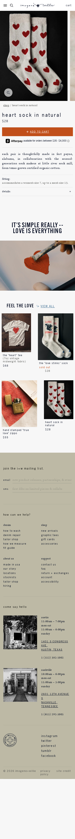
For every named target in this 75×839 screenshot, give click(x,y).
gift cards (48, 539)
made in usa (11, 564)
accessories (49, 543)
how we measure (14, 543)
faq (43, 568)
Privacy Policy (45, 772)
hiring (7, 586)
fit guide (9, 548)
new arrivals (49, 531)
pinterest (48, 746)
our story (9, 568)
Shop (6, 105)
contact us (48, 564)
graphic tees (50, 535)
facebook (48, 756)
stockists (9, 577)
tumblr (46, 751)
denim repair (12, 535)
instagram (49, 736)
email (6, 480)
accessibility (50, 581)
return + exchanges (55, 573)
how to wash (12, 531)
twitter (46, 741)
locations (9, 573)
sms (5, 488)
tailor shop (10, 539)
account (46, 577)
